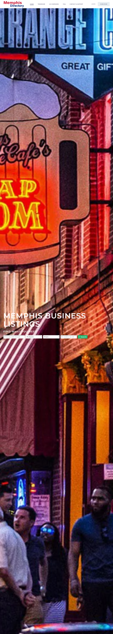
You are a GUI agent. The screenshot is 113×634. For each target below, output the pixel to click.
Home (32, 4)
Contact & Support (76, 4)
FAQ (64, 4)
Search (83, 337)
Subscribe (103, 4)
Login (93, 4)
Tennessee (41, 4)
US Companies (54, 4)
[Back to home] (13, 4)
